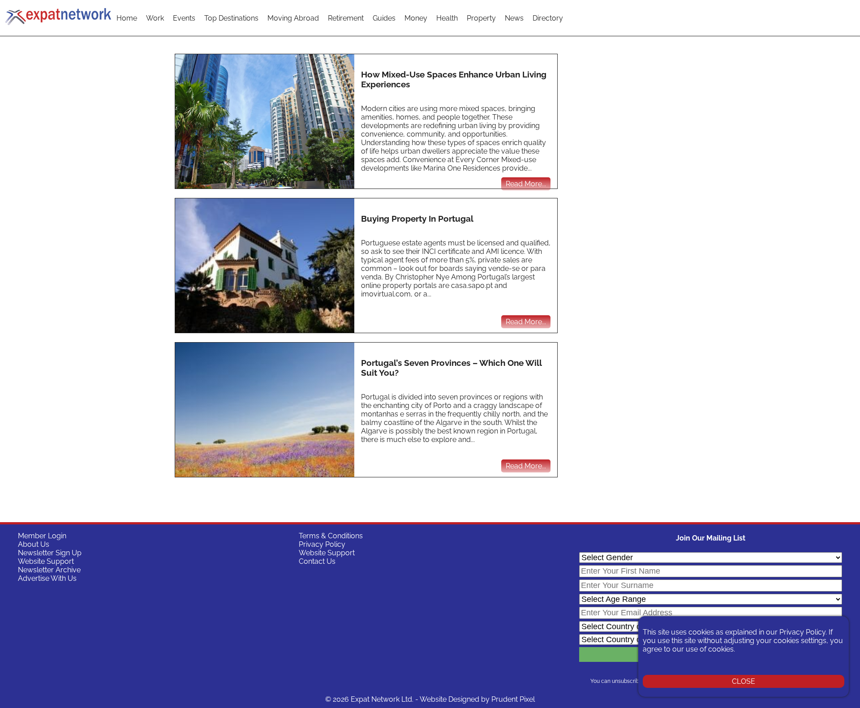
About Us (33, 544)
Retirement (346, 18)
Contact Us (317, 561)
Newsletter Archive (49, 570)
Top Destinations (231, 18)
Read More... (526, 184)
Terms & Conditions (331, 536)
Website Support (46, 561)
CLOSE (743, 681)
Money (415, 18)
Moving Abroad (293, 18)
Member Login (42, 536)
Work (155, 18)
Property (481, 18)
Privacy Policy (322, 544)
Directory (548, 18)
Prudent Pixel (513, 699)
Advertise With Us (47, 578)
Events (184, 18)
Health (447, 18)
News (514, 18)
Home (126, 18)
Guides (384, 18)
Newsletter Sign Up (50, 553)
